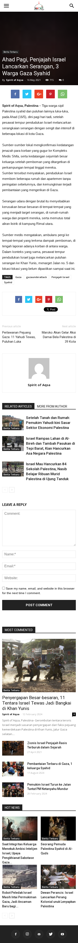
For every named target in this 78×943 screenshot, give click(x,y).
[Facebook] (15, 934)
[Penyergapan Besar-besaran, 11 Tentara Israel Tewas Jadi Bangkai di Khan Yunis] (39, 665)
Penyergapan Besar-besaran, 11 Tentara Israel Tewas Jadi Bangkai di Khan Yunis (36, 703)
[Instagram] (27, 934)
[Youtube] (62, 934)
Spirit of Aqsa (14, 80)
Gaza (18, 277)
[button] (72, 6)
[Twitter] (50, 934)
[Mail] (39, 934)
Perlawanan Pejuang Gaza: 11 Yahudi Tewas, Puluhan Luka (19, 337)
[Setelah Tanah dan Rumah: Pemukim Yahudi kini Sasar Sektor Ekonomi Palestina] (13, 422)
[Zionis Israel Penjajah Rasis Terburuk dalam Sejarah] (13, 748)
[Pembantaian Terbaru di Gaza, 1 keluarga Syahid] (13, 769)
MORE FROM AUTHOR (52, 406)
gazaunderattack (36, 277)
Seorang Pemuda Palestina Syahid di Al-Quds (57, 848)
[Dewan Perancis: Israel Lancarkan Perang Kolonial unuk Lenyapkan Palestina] (58, 877)
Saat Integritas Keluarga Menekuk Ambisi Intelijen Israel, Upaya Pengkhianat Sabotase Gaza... (19, 853)
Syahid (8, 282)
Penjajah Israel (60, 277)
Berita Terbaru (10, 51)
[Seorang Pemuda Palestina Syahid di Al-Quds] (58, 829)
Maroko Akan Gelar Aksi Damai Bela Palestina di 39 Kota (59, 337)
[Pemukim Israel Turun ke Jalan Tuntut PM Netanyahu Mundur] (13, 789)
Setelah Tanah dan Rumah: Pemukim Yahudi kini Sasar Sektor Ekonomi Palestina (48, 423)
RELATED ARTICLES (18, 406)
